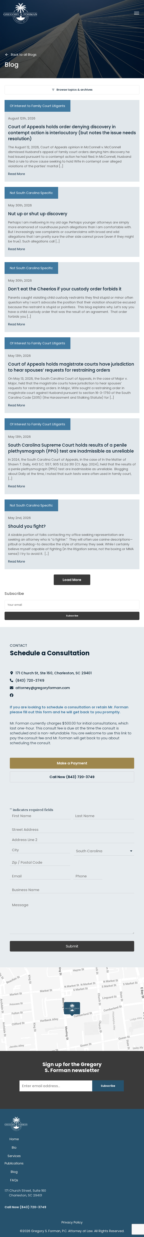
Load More (72, 579)
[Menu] (136, 13)
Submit (72, 946)
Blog (14, 1172)
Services (14, 1156)
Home (14, 1139)
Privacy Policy (72, 1222)
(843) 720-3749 (29, 680)
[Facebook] (11, 695)
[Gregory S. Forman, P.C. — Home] (20, 13)
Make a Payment (72, 763)
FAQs (14, 1180)
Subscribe (72, 615)
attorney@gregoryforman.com (42, 687)
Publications (14, 1163)
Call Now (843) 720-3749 (72, 776)
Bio (14, 1147)
